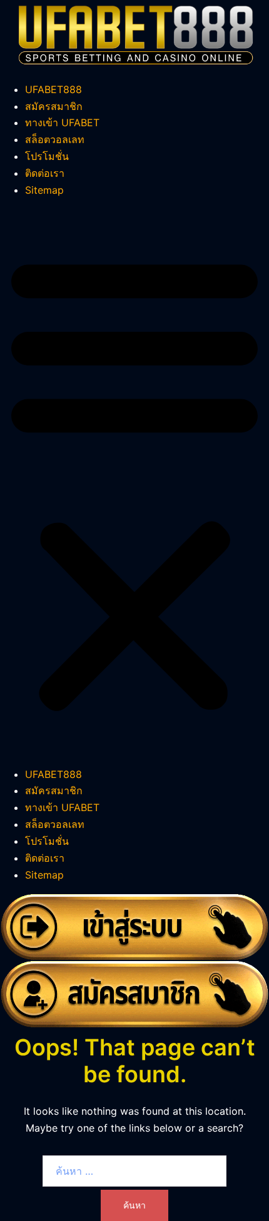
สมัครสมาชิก (54, 106)
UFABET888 (53, 89)
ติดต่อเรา (44, 173)
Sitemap (44, 190)
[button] (134, 482)
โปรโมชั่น (47, 156)
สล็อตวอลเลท (54, 139)
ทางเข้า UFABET (62, 122)
